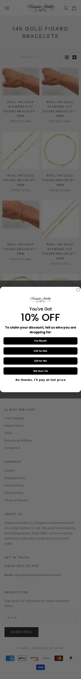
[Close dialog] (78, 289)
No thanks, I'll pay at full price (40, 380)
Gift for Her (40, 361)
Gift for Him (40, 351)
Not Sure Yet (40, 371)
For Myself (40, 341)
